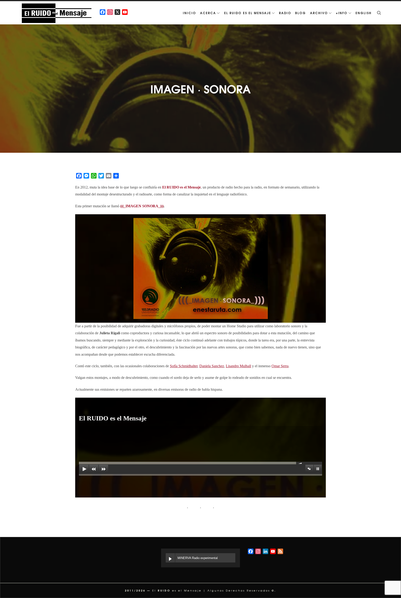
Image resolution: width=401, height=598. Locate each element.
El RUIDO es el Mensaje (181, 187)
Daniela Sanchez (211, 366)
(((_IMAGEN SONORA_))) (142, 206)
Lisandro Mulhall (238, 366)
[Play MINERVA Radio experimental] (170, 557)
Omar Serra (280, 366)
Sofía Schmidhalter (183, 366)
